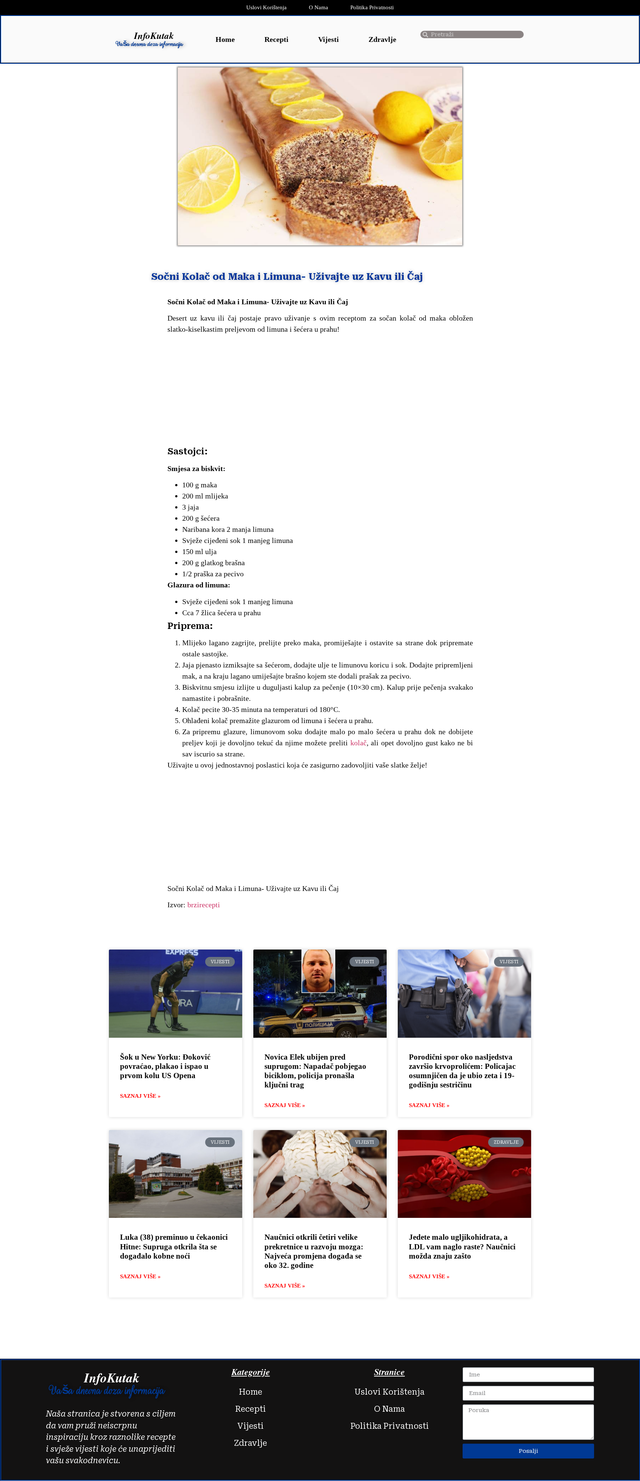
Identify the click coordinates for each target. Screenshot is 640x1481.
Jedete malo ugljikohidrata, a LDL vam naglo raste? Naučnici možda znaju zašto (462, 1246)
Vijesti (328, 39)
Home (225, 39)
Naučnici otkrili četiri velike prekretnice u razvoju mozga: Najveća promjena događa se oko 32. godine (313, 1251)
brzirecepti (203, 905)
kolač (358, 743)
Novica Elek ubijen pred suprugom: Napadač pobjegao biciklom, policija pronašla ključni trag (315, 1071)
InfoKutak (154, 35)
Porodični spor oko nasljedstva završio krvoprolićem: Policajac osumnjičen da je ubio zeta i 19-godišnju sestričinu (462, 1071)
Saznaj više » (140, 1096)
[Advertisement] (320, 392)
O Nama (318, 7)
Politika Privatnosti (372, 7)
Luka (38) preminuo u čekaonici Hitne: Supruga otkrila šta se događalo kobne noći (174, 1246)
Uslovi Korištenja (266, 7)
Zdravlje (382, 39)
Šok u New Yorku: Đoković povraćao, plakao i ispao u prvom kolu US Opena (165, 1066)
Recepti (276, 39)
